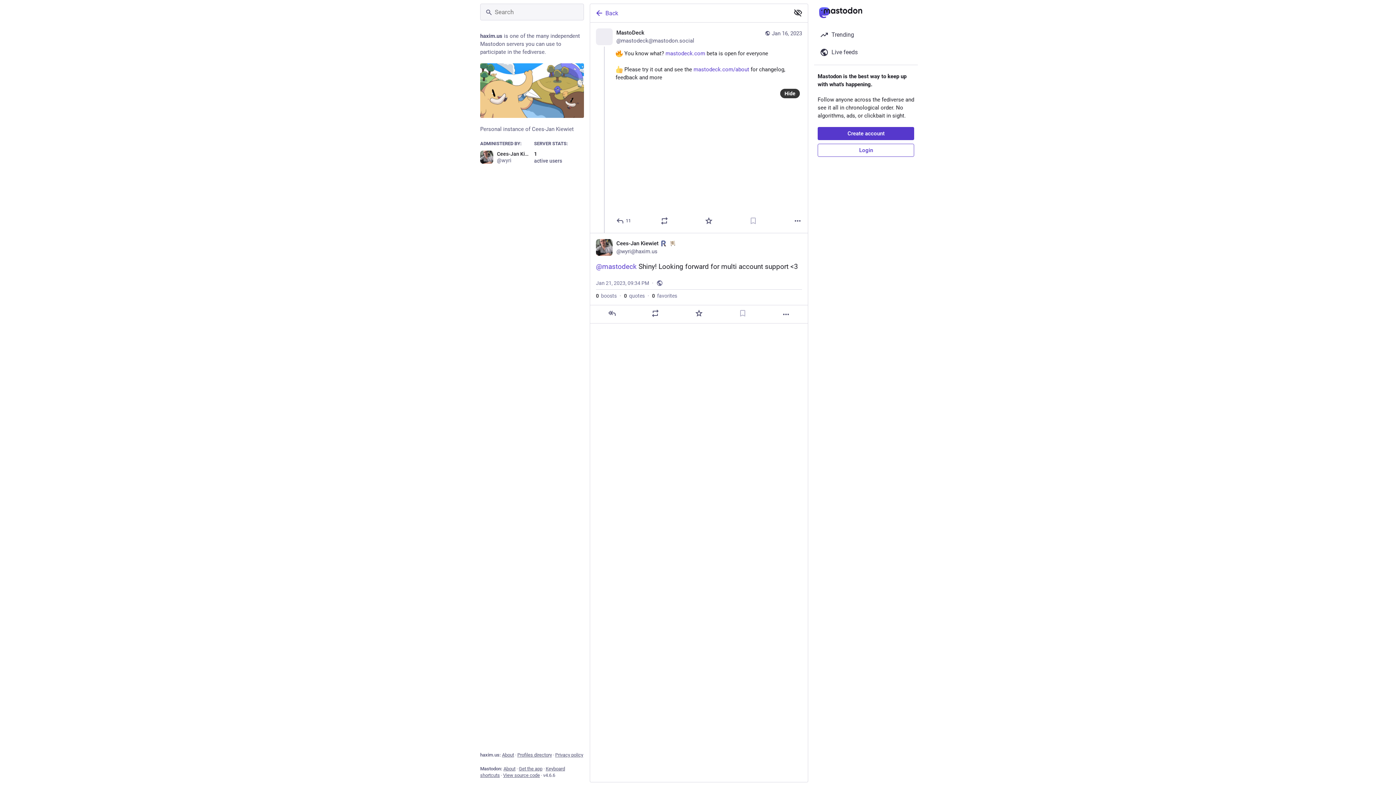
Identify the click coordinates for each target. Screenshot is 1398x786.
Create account (866, 133)
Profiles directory (534, 755)
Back (611, 13)
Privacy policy (569, 755)
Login (866, 150)
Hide (790, 93)
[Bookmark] (753, 221)
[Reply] (612, 313)
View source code (521, 775)
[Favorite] (708, 221)
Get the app (530, 768)
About (508, 755)
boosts (606, 296)
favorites (664, 296)
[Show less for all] (798, 12)
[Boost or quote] (664, 221)
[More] (797, 221)
